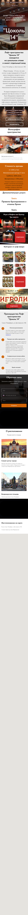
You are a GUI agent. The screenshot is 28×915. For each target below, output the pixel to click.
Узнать (14, 613)
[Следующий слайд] (27, 559)
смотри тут (8, 749)
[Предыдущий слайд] (1, 559)
